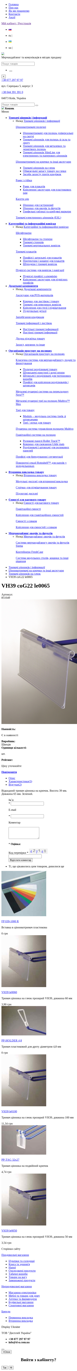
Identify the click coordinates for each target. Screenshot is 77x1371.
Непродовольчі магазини (16, 1286)
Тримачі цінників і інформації (42, 120)
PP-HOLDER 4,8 (11, 1040)
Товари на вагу (18, 1277)
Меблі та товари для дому (24, 1295)
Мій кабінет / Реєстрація (16, 23)
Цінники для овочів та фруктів (42, 208)
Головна (14, 4)
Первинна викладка (21, 1317)
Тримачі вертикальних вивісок (41, 245)
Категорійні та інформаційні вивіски (46, 226)
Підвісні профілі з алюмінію (40, 276)
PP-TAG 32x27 (10, 1159)
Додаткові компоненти (37, 289)
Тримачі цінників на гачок (39, 167)
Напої (12, 1267)
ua (11, 47)
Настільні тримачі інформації (40, 329)
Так (4, 1367)
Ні (11, 1367)
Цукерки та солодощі (22, 1261)
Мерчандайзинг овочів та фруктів (44, 536)
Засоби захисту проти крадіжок (42, 174)
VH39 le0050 (9, 1230)
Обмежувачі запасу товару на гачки (44, 171)
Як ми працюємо (19, 10)
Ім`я (11, 799)
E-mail (12, 809)
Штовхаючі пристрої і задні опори (44, 372)
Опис (12, 778)
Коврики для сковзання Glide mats (43, 444)
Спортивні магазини (21, 1305)
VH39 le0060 (9, 992)
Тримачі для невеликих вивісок (42, 304)
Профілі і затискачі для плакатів (42, 257)
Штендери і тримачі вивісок (40, 264)
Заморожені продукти (22, 1280)
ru (10, 35)
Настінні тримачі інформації (40, 332)
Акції (12, 17)
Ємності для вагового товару (41, 502)
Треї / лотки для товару (37, 422)
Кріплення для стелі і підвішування (44, 307)
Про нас (13, 7)
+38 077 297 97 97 (12, 79)
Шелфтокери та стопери (37, 239)
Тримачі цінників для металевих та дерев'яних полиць (44, 147)
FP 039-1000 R (10, 921)
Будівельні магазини (21, 1302)
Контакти (14, 14)
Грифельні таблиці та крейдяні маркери (47, 211)
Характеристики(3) (20, 781)
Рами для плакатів (34, 186)
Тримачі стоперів (33, 242)
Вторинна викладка (21, 1320)
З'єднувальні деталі (34, 311)
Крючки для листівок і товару (41, 301)
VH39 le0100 (9, 1111)
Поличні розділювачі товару (40, 369)
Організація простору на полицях (44, 353)
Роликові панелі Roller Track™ (41, 440)
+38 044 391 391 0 (12, 92)
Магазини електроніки (22, 1292)
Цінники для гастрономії (38, 205)
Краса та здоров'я (19, 1264)
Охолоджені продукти (22, 1270)
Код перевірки (18, 852)
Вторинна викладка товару (40, 475)
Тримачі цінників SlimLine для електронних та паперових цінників (45, 154)
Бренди (5, 1311)
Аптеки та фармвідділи (23, 1298)
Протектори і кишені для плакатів (43, 260)
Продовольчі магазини (15, 1254)
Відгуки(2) (15, 784)
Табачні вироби (18, 1273)
